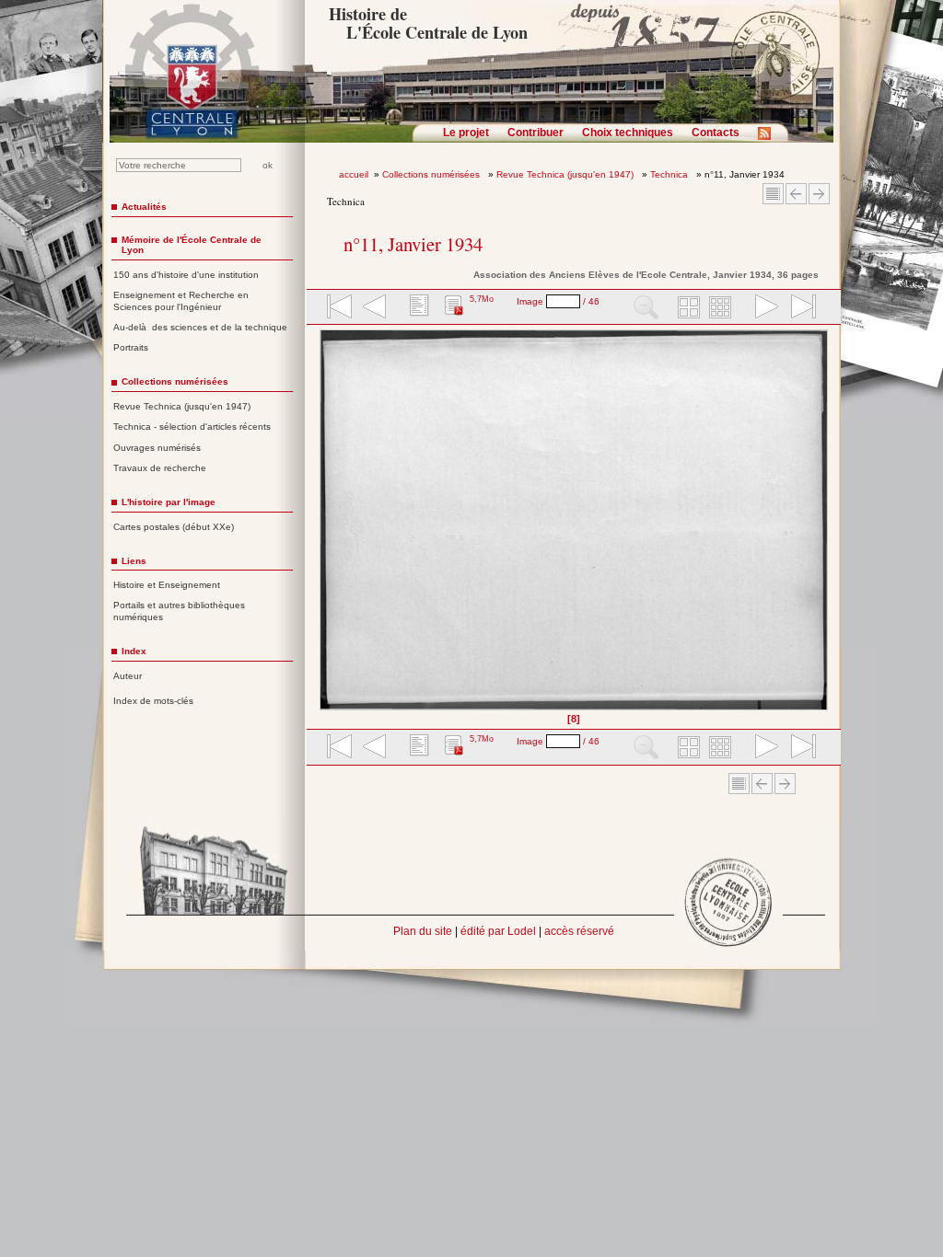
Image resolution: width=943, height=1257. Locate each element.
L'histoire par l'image (168, 502)
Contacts (715, 132)
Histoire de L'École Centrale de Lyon (428, 23)
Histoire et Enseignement (166, 585)
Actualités (144, 207)
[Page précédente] (325, 526)
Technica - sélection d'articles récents (192, 426)
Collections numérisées (432, 174)
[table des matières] (417, 308)
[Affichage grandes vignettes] (686, 308)
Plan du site (422, 931)
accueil (353, 174)
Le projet (466, 132)
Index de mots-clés (153, 701)
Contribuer (535, 132)
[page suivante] (762, 308)
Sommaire (773, 193)
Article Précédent (796, 193)
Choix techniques (627, 132)
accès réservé (579, 931)
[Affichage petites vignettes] (722, 308)
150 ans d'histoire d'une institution (186, 275)
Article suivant (819, 193)
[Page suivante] (823, 526)
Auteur (127, 676)
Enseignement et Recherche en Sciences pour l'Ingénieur (181, 301)
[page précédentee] (374, 308)
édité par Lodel (498, 931)
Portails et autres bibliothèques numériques (179, 611)
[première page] (338, 308)
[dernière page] (797, 308)
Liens (134, 561)
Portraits (130, 347)
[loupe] (646, 308)
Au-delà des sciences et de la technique (200, 327)
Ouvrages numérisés (157, 448)
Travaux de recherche (159, 468)
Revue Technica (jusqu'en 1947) (566, 174)
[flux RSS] (769, 139)
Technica (670, 174)
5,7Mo (482, 299)
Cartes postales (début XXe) (173, 527)
